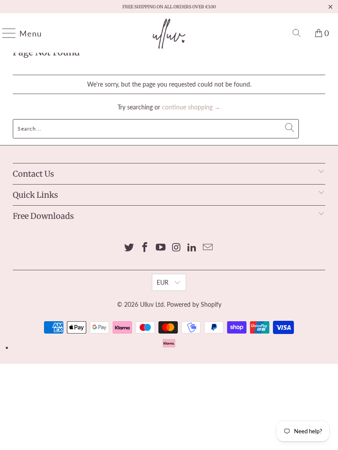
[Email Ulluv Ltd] (207, 248)
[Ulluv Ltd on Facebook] (145, 248)
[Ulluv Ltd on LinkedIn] (192, 248)
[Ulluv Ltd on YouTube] (160, 248)
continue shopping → (191, 107)
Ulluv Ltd (152, 304)
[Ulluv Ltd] (169, 33)
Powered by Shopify (194, 304)
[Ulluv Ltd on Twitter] (129, 248)
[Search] (296, 33)
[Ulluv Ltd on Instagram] (176, 248)
